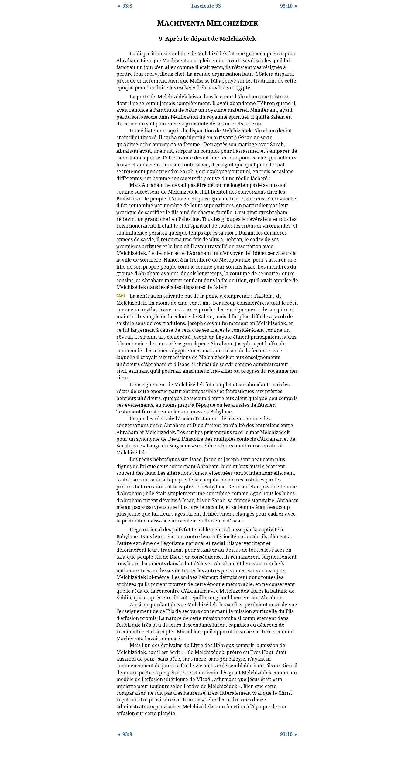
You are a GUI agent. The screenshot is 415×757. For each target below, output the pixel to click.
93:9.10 (121, 604)
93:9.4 (120, 185)
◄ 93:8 (124, 5)
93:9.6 (120, 384)
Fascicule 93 (206, 5)
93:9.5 (120, 295)
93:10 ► (289, 5)
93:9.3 (120, 130)
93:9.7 (120, 418)
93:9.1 (120, 53)
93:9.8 (120, 459)
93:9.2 (120, 96)
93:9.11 (121, 645)
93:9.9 (120, 529)
